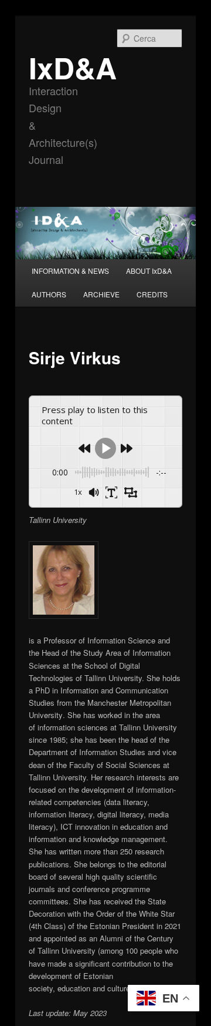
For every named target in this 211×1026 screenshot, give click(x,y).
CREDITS (152, 294)
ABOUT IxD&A (149, 271)
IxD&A (73, 67)
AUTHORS (49, 294)
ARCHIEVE (101, 294)
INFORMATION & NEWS (70, 271)
